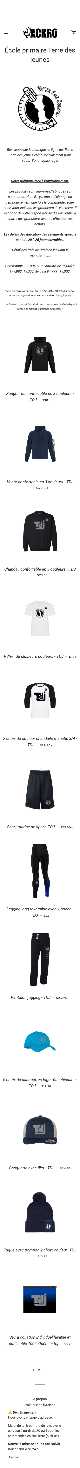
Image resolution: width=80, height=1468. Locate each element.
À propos (40, 1399)
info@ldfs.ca (63, 295)
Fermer (14, 1457)
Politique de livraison (40, 1405)
